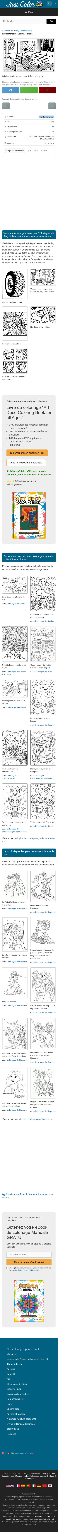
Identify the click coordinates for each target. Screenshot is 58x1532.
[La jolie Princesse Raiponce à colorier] (15, 951)
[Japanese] (50, 1486)
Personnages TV (15, 1399)
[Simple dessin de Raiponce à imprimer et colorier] (43, 1002)
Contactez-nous (8, 1476)
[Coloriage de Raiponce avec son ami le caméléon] (15, 1099)
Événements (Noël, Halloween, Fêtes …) (27, 1359)
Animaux (11, 1369)
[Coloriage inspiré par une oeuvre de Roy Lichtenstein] (15, 298)
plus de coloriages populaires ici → (36, 1119)
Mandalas (11, 1354)
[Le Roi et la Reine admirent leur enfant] (15, 898)
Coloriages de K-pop (44, 826)
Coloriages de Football (16, 707)
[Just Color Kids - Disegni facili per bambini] (34, 1486)
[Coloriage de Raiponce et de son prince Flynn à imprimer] (15, 1049)
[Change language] (55, 3)
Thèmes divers (14, 1364)
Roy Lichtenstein (22, 31)
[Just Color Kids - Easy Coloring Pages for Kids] (10, 1486)
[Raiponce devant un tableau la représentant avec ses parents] (43, 1098)
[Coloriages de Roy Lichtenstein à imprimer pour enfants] (4, 1194)
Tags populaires (49, 1474)
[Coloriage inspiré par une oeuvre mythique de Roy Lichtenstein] (43, 323)
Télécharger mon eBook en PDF (27, 453)
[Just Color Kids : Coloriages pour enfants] (24, 4)
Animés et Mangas (16, 1414)
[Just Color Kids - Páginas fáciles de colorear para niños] (23, 1486)
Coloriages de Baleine (44, 621)
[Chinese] (44, 1486)
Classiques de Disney (18, 1384)
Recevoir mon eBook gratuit (29, 1262)
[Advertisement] (29, 191)
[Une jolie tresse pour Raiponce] (43, 901)
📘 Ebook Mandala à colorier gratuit (18, 1453)
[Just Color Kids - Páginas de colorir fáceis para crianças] (28, 1486)
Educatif (11, 1374)
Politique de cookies (38, 1476)
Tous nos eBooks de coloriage (26, 462)
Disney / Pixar (14, 1389)
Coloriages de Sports (16, 603)
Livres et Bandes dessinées (21, 1424)
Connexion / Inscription (49, 3)
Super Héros (13, 1409)
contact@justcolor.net (44, 1519)
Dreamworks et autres (18, 1394)
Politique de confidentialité (28, 1270)
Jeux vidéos (13, 1429)
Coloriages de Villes (43, 672)
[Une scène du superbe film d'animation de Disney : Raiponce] (43, 1048)
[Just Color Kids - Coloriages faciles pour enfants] (18, 1486)
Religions (11, 1434)
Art (12, 31)
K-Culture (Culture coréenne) (21, 1419)
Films (9, 1404)
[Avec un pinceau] (15, 998)
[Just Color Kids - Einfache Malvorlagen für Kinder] (39, 1486)
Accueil (5, 31)
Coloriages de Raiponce (17, 909)
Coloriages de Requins (44, 725)
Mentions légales (22, 1476)
